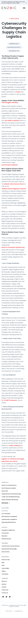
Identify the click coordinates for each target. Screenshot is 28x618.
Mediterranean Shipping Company (14, 189)
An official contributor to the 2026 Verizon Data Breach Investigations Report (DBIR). (13, 2)
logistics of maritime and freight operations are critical (13, 460)
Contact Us (5, 592)
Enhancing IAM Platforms (9, 522)
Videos (4, 571)
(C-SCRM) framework (9, 400)
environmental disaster (10, 165)
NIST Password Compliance (9, 516)
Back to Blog (15, 18)
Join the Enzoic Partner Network (11, 546)
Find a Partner (5, 551)
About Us (4, 581)
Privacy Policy (9, 611)
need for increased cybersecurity (13, 247)
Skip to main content (3, 3)
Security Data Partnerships (9, 549)
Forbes (18, 92)
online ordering (14, 445)
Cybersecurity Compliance (9, 519)
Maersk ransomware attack (14, 184)
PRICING (5, 503)
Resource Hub (6, 559)
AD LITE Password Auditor (9, 488)
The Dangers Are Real (10, 102)
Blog (3, 562)
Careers (4, 587)
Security (4, 584)
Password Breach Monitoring (10, 499)
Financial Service (6, 538)
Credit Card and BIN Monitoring (10, 496)
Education (4, 536)
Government (5, 533)
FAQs (3, 565)
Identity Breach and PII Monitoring (11, 494)
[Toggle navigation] (24, 8)
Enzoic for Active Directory (9, 485)
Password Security (14, 47)
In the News (5, 574)
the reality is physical (12, 120)
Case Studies (5, 568)
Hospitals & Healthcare (8, 530)
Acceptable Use (18, 611)
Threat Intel (5, 590)
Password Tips (14, 51)
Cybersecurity (14, 44)
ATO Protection (6, 513)
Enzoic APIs (5, 491)
